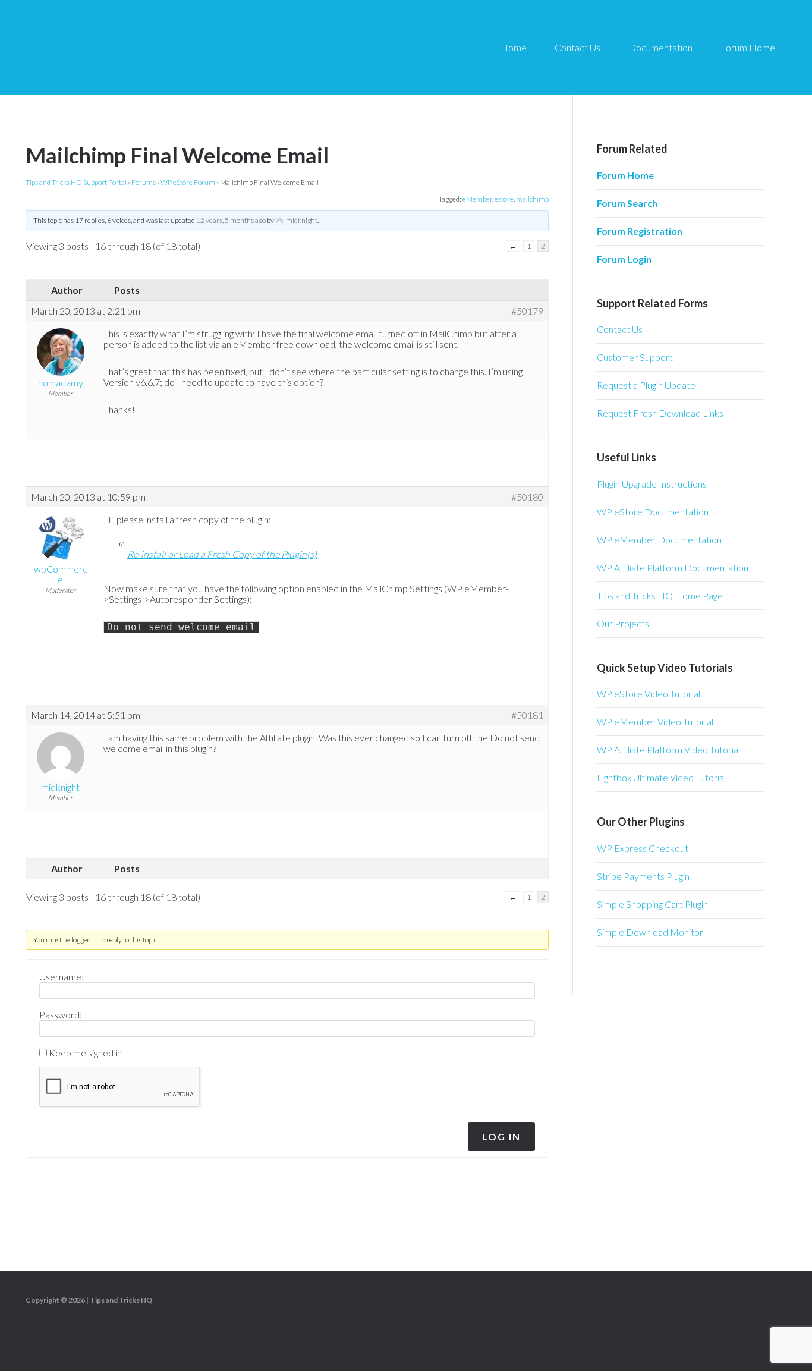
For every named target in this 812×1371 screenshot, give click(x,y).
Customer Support (635, 357)
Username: (61, 976)
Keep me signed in (85, 1053)
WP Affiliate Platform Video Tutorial (668, 749)
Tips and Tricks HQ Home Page (660, 595)
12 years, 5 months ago (231, 220)
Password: (60, 1015)
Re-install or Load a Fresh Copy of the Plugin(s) (222, 553)
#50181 (527, 715)
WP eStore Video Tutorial (648, 693)
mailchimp (532, 198)
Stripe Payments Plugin (643, 876)
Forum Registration (639, 231)
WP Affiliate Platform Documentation (672, 567)
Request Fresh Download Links (660, 413)
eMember (477, 198)
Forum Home (625, 175)
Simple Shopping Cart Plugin (652, 904)
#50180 (527, 497)
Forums (143, 182)
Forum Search (627, 203)
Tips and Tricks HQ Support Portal (76, 182)
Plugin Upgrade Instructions (652, 483)
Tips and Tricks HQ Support (131, 47)
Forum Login (624, 259)
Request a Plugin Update (646, 385)
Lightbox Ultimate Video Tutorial (661, 777)
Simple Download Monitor (650, 932)
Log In (501, 1136)
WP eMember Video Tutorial (655, 721)
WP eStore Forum (187, 182)
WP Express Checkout (642, 848)
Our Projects (623, 623)
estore (504, 198)
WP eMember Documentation (659, 539)
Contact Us (620, 329)
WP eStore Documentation (653, 511)
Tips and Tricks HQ (121, 1299)
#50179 (527, 311)
